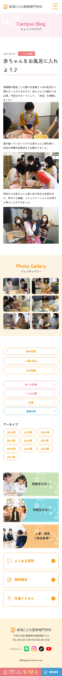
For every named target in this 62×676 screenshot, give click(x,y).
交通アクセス (34, 598)
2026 (10, 432)
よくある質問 (34, 560)
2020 (10, 449)
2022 (27, 440)
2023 (10, 440)
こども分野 (31, 393)
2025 (27, 432)
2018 (43, 449)
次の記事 (31, 370)
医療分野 (31, 411)
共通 (31, 402)
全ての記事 (31, 384)
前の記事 (31, 351)
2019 (27, 449)
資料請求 (34, 579)
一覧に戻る (31, 361)
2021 (43, 440)
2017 (10, 457)
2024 (44, 432)
